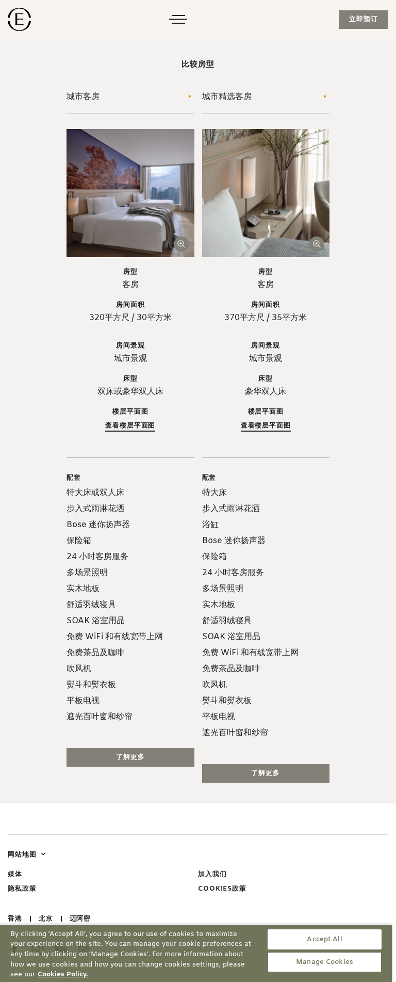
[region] (196, 953)
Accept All (324, 939)
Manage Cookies (324, 962)
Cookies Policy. (63, 974)
